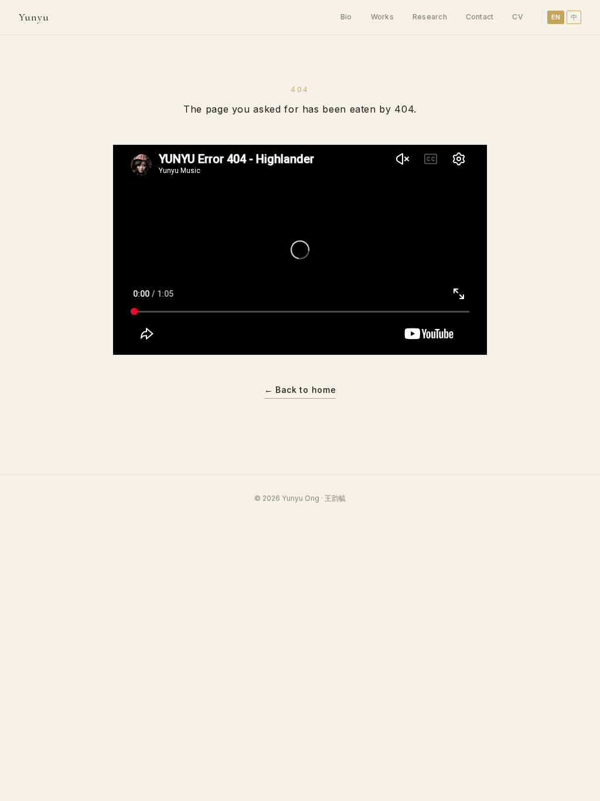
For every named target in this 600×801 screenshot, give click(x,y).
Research (429, 16)
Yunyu (34, 17)
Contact (480, 16)
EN (556, 17)
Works (382, 16)
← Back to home (300, 390)
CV (517, 16)
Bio (346, 16)
